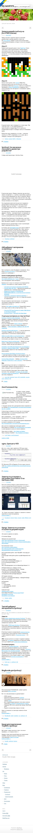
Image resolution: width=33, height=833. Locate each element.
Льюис (17, 279)
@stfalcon (5, 754)
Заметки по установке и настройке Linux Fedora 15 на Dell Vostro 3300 (13, 478)
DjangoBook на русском (7, 594)
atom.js (6, 138)
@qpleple (4, 284)
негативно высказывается (17, 656)
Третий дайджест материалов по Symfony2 (12, 607)
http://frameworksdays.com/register (22, 427)
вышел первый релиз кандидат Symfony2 (15, 618)
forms (16, 377)
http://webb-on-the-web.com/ (12, 306)
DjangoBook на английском (8, 595)
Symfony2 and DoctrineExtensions (10, 330)
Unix (5, 803)
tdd (10, 378)
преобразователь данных (22, 703)
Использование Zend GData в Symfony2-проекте (13, 353)
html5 (13, 138)
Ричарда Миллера (13, 646)
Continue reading (6, 515)
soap (3, 378)
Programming (7, 792)
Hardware (4, 764)
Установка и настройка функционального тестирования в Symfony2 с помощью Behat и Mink (15, 347)
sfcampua (7, 239)
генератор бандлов (24, 632)
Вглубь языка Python (18, 592)
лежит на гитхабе (14, 737)
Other (3, 783)
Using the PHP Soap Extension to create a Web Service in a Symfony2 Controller (17, 310)
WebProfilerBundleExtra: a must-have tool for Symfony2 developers (17, 293)
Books (5, 773)
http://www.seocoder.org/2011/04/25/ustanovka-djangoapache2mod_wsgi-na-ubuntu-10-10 (13, 549)
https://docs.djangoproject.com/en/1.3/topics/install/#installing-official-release (16, 542)
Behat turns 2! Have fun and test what (10, 341)
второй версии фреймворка (20, 641)
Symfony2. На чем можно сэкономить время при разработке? (11, 149)
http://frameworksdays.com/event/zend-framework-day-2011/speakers (16, 407)
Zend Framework (9, 796)
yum (3, 519)
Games (5, 778)
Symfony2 (7, 794)
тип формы (12, 703)
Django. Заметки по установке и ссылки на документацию (13, 529)
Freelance (6, 790)
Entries (5, 813)
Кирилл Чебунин (18, 323)
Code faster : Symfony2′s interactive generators (15, 295)
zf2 (26, 715)
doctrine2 (12, 377)
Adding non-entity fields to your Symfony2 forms (13, 336)
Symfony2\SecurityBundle (8, 359)
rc (10, 662)
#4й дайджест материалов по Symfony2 (12, 248)
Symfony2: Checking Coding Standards (11, 318)
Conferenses (7, 787)
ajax (6, 377)
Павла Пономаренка (14, 87)
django (6, 598)
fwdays (9, 435)
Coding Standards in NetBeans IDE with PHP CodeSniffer (15, 327)
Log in (3, 811)
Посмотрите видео (20, 635)
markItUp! (22, 697)
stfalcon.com (20, 829)
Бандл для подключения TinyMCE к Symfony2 (11, 725)
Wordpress (6, 769)
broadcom (7, 517)
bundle (6, 741)
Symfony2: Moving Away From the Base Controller (16, 649)
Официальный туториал (7, 591)
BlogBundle (7, 715)
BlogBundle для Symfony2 (11, 670)
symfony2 (12, 239)
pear (8, 662)
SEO (5, 799)
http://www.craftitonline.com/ (8, 279)
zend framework (15, 435)
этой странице (6, 40)
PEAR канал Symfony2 (14, 625)
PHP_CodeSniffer (21, 377)
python (10, 598)
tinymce (15, 741)
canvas (10, 138)
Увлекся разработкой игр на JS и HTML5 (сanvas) (13, 32)
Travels (5, 780)
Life (3, 771)
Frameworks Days (14, 227)
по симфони (11, 640)
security (27, 377)
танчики (17, 82)
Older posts (3, 28)
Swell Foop (23, 48)
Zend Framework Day (9, 387)
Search (10, 5)
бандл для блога (12, 691)
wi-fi (30, 517)
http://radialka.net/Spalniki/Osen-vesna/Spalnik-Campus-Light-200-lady (16, 466)
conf (6, 435)
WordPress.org (5, 818)
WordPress (19, 828)
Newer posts (30, 28)
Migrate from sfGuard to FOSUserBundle (13, 291)
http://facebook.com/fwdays (22, 432)
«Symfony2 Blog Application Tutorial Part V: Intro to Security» (14, 359)
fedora (16, 517)
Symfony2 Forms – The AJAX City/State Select (15, 313)
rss (19, 715)
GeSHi (9, 700)
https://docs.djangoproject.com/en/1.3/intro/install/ (13, 540)
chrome (12, 517)
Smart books (7, 801)
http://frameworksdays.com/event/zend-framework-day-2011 (15, 423)
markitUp (16, 715)
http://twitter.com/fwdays (19, 431)
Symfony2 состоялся (10, 271)
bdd (8, 377)
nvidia (23, 517)
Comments (6, 815)
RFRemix (27, 517)
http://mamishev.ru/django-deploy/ (9, 547)
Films (5, 776)
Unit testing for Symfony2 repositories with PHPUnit (16, 287)
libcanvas (16, 85)
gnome (19, 517)
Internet (4, 766)
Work (3, 785)
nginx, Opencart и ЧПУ (10, 444)
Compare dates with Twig (10, 288)
